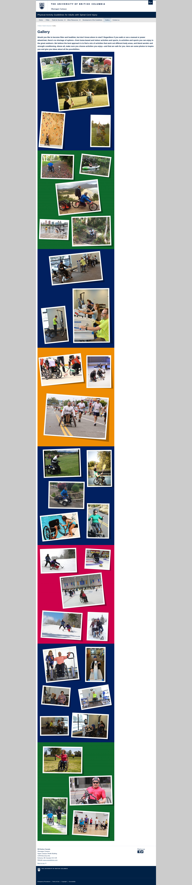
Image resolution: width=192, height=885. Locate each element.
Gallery (107, 20)
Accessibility (72, 881)
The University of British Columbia (42, 6)
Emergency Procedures (44, 881)
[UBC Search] (150, 2)
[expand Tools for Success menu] (65, 20)
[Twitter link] (142, 852)
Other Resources (72, 20)
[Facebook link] (139, 852)
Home (41, 20)
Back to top (41, 863)
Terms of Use (55, 881)
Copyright (64, 881)
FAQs (47, 20)
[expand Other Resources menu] (80, 20)
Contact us (116, 20)
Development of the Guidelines (92, 20)
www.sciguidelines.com (50, 860)
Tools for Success (57, 20)
